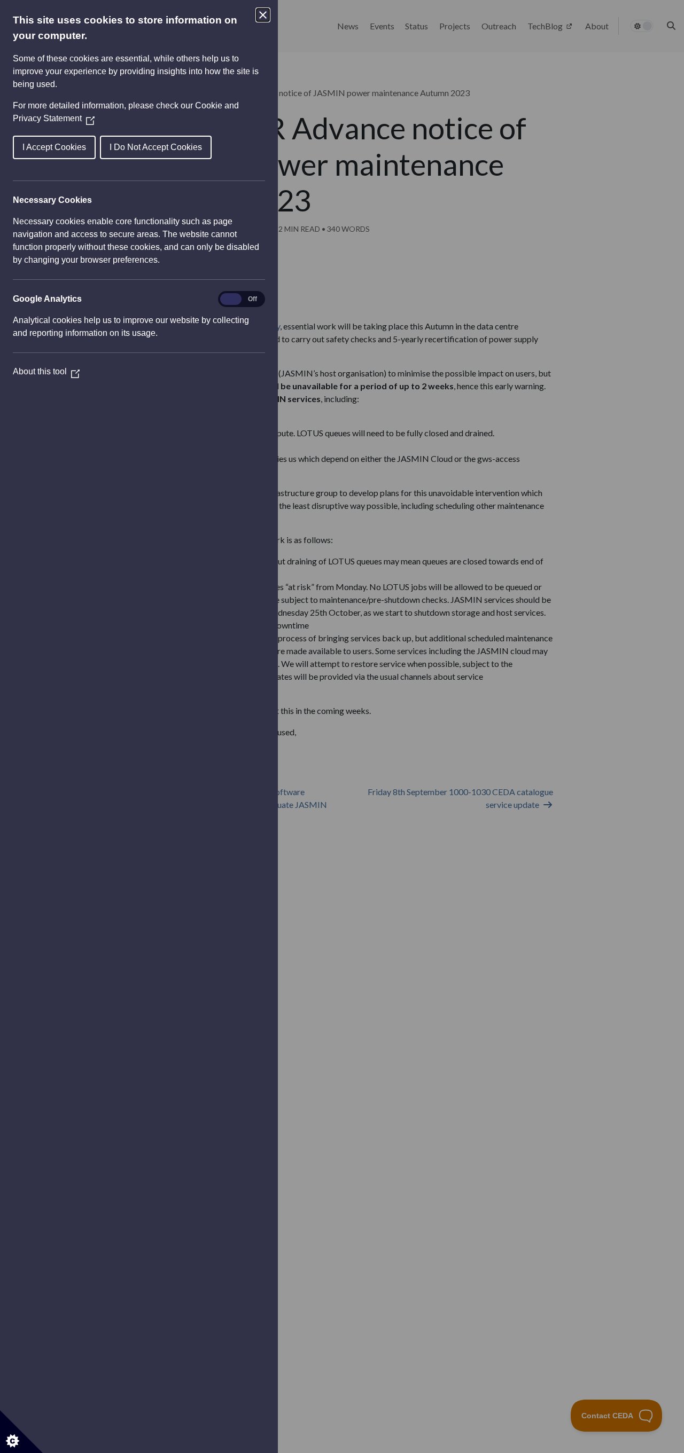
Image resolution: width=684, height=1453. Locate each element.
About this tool (46, 371)
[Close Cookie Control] (262, 15)
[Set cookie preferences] (21, 1431)
